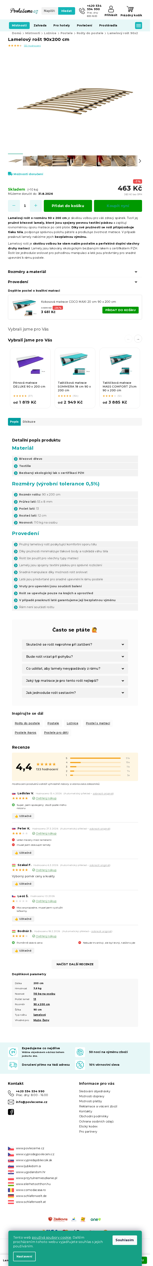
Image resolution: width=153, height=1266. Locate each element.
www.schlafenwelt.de (31, 1196)
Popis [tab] (14, 421)
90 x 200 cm (41, 1004)
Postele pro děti (56, 732)
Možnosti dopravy (92, 1096)
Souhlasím (125, 1240)
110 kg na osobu (44, 993)
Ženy (45, 1020)
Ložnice (72, 723)
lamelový (39, 1014)
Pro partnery (88, 1131)
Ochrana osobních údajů (96, 1121)
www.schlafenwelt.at (31, 1202)
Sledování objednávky (95, 1091)
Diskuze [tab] (29, 421)
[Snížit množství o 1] (14, 206)
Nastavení (24, 1256)
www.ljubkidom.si (28, 1166)
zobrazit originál (103, 793)
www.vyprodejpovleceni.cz (35, 1154)
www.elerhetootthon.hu (33, 1184)
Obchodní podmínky (94, 1116)
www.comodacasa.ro (31, 1190)
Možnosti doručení (28, 174)
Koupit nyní (118, 206)
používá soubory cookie (51, 1237)
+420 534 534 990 (30, 1091)
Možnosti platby (90, 1101)
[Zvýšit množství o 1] (36, 206)
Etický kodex (88, 1126)
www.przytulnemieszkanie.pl (36, 1178)
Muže (37, 1020)
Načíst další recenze (75, 964)
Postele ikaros (25, 732)
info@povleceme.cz (32, 1102)
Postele (53, 723)
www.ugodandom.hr (30, 1172)
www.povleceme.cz (30, 1148)
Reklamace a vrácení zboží (98, 1106)
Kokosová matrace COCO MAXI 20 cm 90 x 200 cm (78, 302)
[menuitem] (19, 25)
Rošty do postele (27, 723)
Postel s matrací (98, 723)
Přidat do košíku (68, 206)
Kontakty (85, 1111)
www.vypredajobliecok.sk (34, 1160)
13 (34, 999)
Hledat (66, 11)
